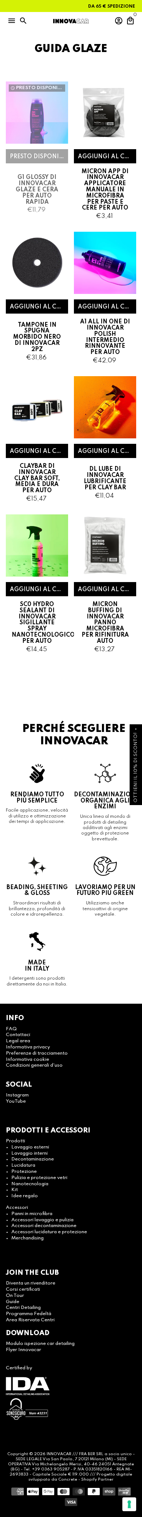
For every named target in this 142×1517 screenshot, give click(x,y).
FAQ (11, 1029)
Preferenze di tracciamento (37, 1053)
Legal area (18, 1041)
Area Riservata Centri (30, 1320)
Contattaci (18, 1034)
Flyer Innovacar (23, 1349)
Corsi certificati (23, 1289)
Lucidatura (23, 1165)
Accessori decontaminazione (43, 1225)
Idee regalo (24, 1196)
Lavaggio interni (29, 1153)
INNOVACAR (59, 1454)
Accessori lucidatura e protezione (49, 1232)
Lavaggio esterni (30, 1147)
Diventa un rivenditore (30, 1283)
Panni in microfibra (31, 1213)
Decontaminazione (32, 1159)
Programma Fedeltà (28, 1313)
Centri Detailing (23, 1307)
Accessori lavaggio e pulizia (42, 1220)
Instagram (17, 1095)
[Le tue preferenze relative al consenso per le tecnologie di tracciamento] (129, 1504)
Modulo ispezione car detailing (40, 1343)
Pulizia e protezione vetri (39, 1177)
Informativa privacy (28, 1047)
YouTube (16, 1101)
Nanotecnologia (29, 1184)
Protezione (24, 1171)
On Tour (15, 1295)
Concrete (68, 1479)
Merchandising (27, 1238)
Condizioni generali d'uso (34, 1065)
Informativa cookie (27, 1059)
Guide (12, 1301)
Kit (14, 1189)
